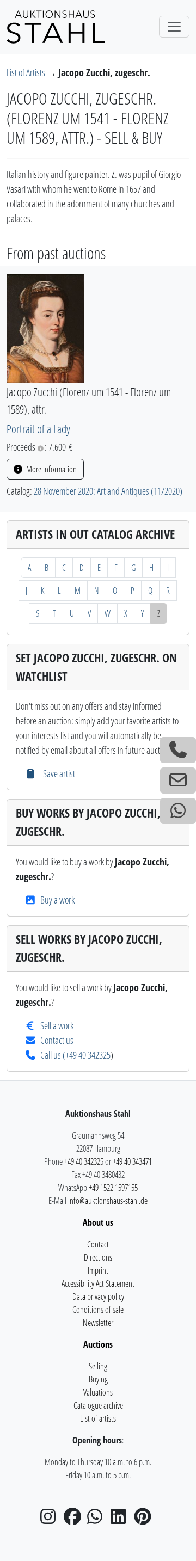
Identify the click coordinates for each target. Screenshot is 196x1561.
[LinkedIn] (121, 1520)
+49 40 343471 (132, 1161)
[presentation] (45, 327)
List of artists (98, 1418)
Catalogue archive (98, 1405)
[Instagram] (51, 1520)
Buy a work (57, 899)
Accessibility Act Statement (98, 1283)
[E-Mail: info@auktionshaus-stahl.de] (178, 780)
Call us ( (52, 1054)
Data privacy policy (98, 1296)
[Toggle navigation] (174, 27)
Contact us (57, 1040)
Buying (98, 1379)
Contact (98, 1244)
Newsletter (98, 1323)
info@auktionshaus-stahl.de (108, 1201)
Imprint (98, 1270)
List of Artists (27, 72)
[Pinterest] (145, 1520)
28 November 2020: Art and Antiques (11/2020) (108, 490)
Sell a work (57, 1025)
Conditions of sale (98, 1310)
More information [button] (50, 469)
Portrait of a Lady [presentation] (38, 429)
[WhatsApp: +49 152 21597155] (178, 811)
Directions (98, 1257)
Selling (98, 1366)
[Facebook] (74, 1520)
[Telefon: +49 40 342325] (178, 750)
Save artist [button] (57, 773)
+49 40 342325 (88, 1054)
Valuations (98, 1392)
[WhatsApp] (98, 1520)
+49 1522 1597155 (113, 1188)
